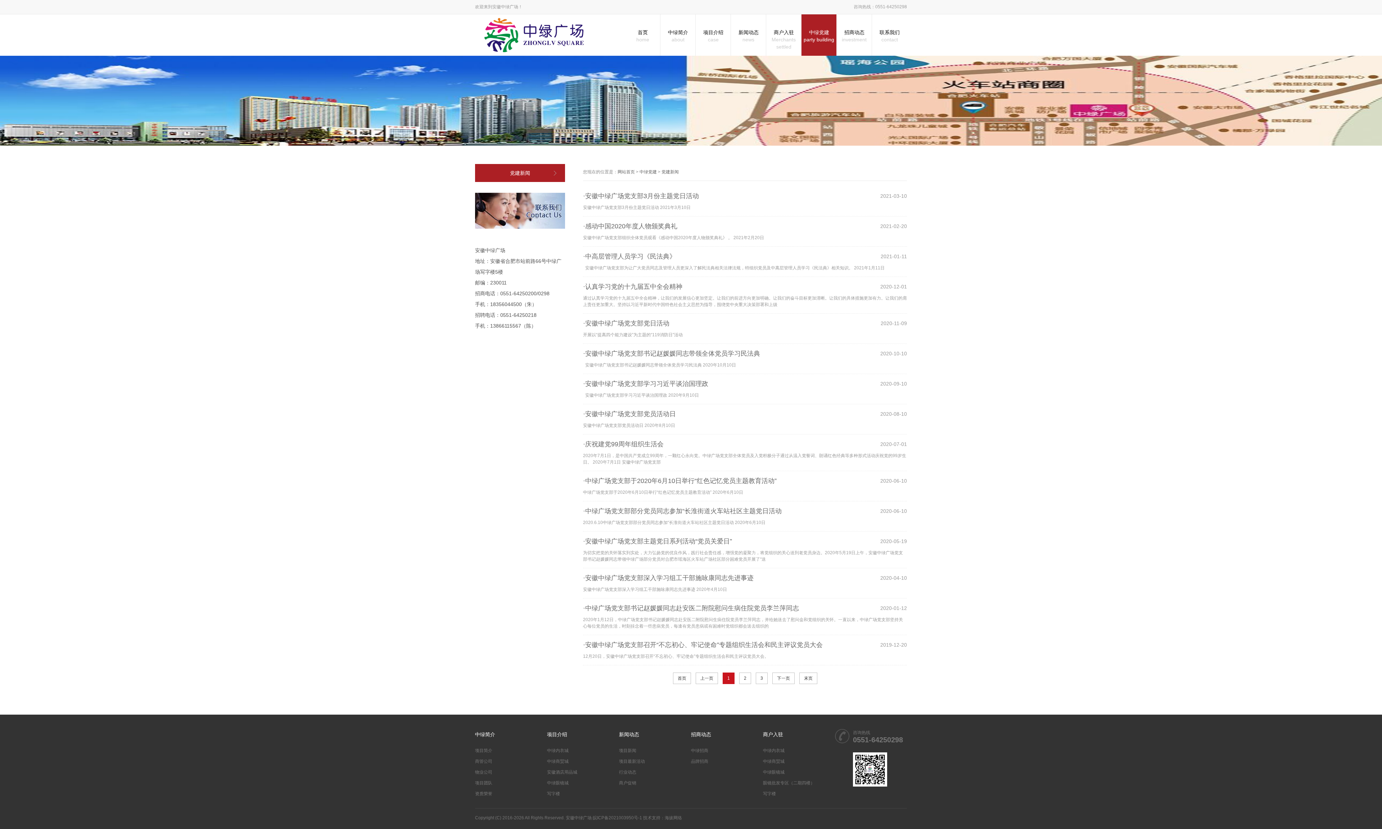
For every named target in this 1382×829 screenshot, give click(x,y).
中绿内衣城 (558, 750)
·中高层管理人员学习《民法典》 (629, 256)
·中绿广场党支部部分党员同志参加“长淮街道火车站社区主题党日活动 (682, 511)
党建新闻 (520, 173)
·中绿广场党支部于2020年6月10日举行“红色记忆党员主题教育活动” (680, 480)
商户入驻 (784, 39)
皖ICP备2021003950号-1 (617, 817)
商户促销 (627, 782)
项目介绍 (713, 35)
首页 (642, 35)
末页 (808, 678)
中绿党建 (819, 35)
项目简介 (483, 750)
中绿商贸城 (558, 761)
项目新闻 (627, 750)
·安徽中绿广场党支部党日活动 (626, 323)
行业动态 (627, 772)
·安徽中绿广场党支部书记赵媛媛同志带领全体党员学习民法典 (671, 353)
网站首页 (626, 171)
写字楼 (553, 793)
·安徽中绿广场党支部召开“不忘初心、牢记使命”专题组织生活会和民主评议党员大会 (703, 644)
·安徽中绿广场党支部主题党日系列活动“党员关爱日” (657, 541)
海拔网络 (673, 817)
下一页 (783, 678)
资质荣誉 (483, 793)
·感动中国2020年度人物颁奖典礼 (630, 226)
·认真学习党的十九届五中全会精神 (632, 286)
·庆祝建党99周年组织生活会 (623, 444)
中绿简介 (678, 35)
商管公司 (483, 761)
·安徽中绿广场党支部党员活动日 (629, 414)
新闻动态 (749, 35)
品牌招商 (699, 761)
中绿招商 (699, 750)
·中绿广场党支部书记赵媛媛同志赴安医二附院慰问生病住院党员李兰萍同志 (691, 608)
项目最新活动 (632, 761)
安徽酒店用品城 (562, 772)
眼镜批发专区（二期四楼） (789, 782)
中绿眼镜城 (558, 782)
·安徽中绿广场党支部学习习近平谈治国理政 (645, 383)
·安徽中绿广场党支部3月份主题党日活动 (641, 196)
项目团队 (483, 782)
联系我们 (890, 35)
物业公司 (483, 772)
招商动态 (854, 35)
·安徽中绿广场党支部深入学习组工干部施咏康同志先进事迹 (668, 578)
